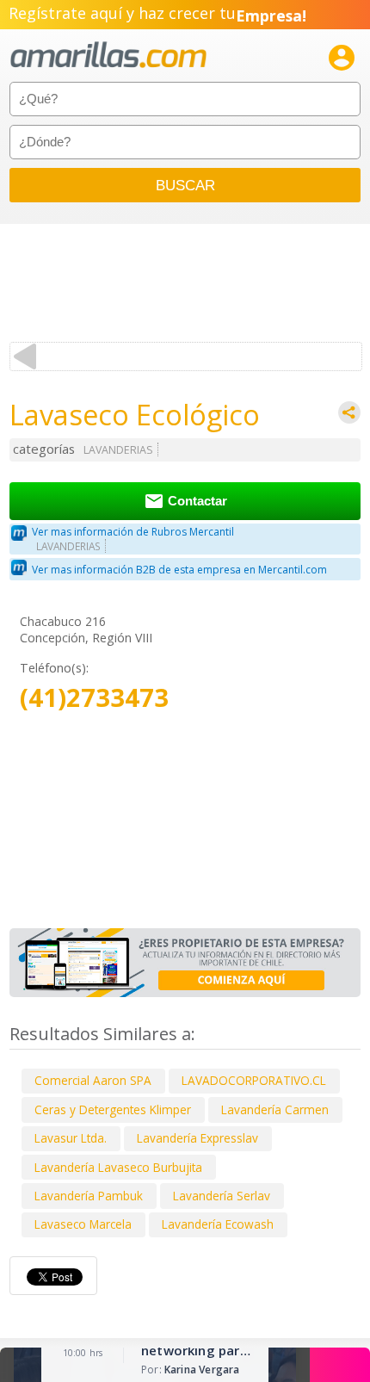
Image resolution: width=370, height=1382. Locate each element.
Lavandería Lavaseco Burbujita (118, 1167)
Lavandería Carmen (275, 1109)
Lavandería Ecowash (218, 1224)
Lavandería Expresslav (197, 1138)
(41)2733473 (94, 697)
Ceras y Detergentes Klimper (112, 1109)
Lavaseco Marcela (83, 1224)
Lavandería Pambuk (88, 1195)
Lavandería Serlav (221, 1195)
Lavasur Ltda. (70, 1138)
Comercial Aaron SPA (92, 1080)
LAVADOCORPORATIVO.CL (254, 1080)
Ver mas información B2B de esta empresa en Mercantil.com (179, 569)
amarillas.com (108, 55)
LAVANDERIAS (118, 450)
